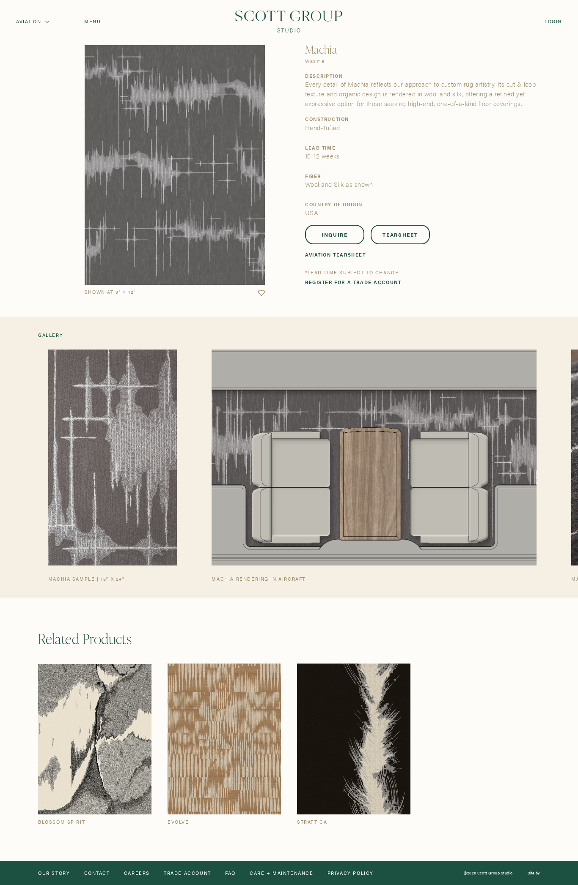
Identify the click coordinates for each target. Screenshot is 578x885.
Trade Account (187, 873)
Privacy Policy (351, 873)
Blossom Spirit (61, 821)
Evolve (178, 821)
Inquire (335, 234)
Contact (97, 873)
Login (553, 21)
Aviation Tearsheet (335, 254)
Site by (534, 873)
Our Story (54, 873)
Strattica (312, 821)
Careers (137, 873)
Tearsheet (400, 234)
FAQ (230, 873)
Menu (92, 21)
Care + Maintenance (282, 873)
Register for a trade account (353, 282)
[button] (261, 293)
